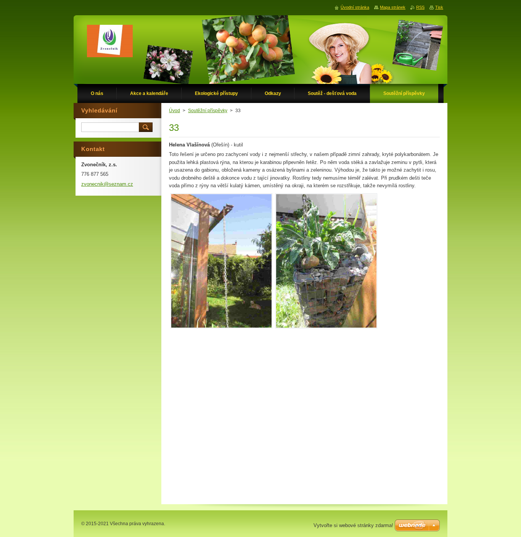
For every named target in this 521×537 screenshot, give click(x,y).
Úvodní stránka (355, 7)
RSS (420, 7)
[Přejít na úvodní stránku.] (110, 43)
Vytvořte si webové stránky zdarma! (353, 525)
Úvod (174, 110)
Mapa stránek (392, 7)
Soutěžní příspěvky (207, 110)
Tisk (439, 7)
